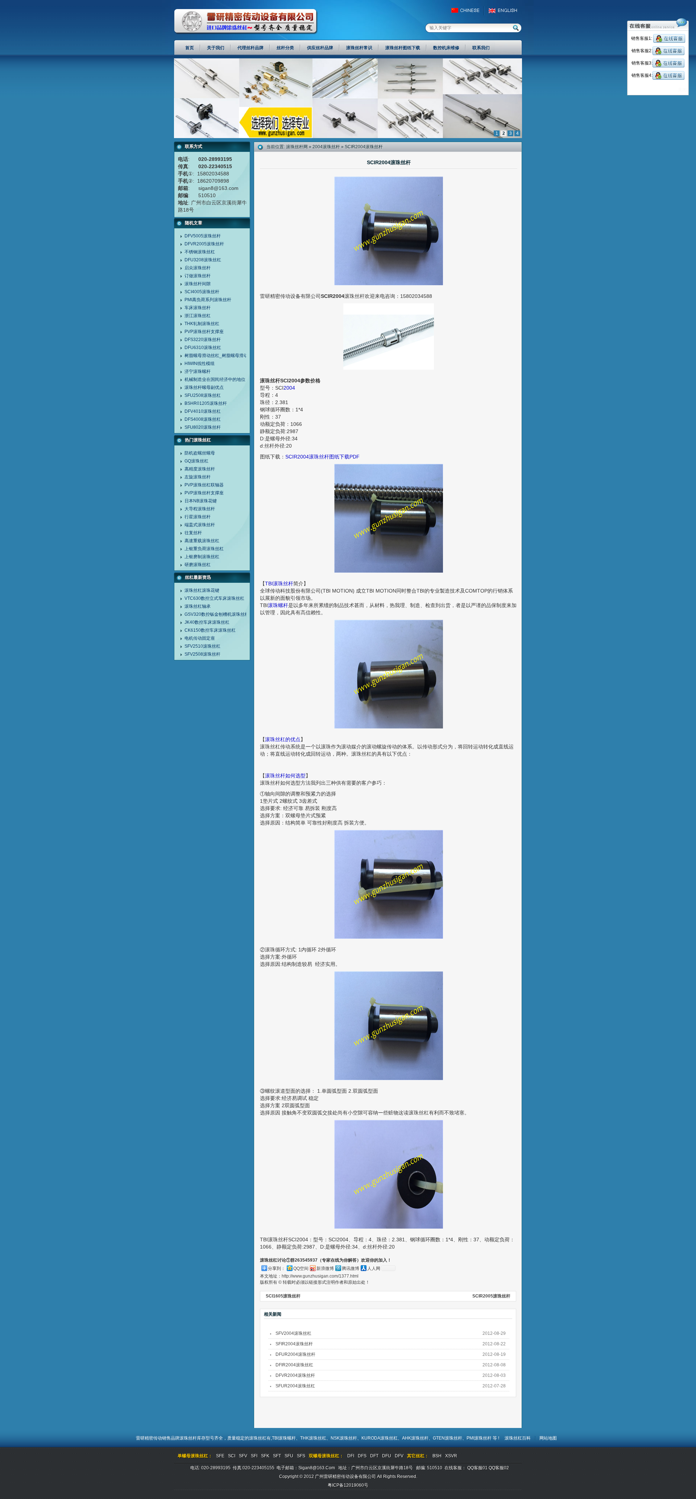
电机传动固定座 (200, 638)
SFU (289, 1455)
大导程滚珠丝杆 (200, 508)
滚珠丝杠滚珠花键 (202, 590)
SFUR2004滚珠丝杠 (295, 1385)
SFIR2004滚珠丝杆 (294, 1343)
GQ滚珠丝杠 (196, 461)
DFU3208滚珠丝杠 (203, 259)
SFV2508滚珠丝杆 (202, 654)
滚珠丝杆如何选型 (285, 775)
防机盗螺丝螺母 (200, 453)
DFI (350, 1455)
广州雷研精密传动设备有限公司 (246, 21)
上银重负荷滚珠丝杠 (204, 548)
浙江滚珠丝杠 (198, 315)
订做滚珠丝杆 (198, 275)
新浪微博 (325, 1268)
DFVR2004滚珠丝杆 (295, 1375)
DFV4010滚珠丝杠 (203, 411)
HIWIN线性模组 (200, 363)
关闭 (682, 89)
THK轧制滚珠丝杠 (202, 323)
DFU (386, 1455)
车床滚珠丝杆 (198, 307)
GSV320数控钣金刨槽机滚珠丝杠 (217, 614)
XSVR (451, 1455)
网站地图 (548, 1438)
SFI (254, 1455)
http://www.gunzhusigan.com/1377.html (320, 1276)
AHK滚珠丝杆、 (417, 1438)
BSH (437, 1455)
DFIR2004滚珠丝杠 (294, 1364)
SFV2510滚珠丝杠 (202, 646)
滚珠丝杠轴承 (198, 606)
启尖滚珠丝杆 (198, 267)
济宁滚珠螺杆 (198, 371)
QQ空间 (300, 1268)
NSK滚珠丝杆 (344, 1438)
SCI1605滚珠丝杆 (283, 1296)
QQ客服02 (499, 1467)
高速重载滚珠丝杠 (202, 540)
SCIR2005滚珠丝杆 (491, 1296)
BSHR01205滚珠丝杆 (206, 403)
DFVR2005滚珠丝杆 (204, 243)
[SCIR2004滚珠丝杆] (348, 136)
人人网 (373, 1268)
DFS (362, 1455)
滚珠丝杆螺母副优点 (204, 387)
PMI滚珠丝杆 (480, 1438)
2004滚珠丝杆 (326, 146)
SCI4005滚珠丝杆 (202, 291)
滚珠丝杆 (188, 1438)
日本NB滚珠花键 (201, 500)
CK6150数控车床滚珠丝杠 (210, 630)
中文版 (468, 10)
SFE (220, 1455)
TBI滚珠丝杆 (279, 583)
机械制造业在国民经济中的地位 (215, 379)
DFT (374, 1455)
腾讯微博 (350, 1268)
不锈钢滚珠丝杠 (200, 251)
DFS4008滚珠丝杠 (203, 419)
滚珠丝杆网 (297, 146)
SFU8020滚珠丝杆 (203, 427)
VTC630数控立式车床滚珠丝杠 (214, 598)
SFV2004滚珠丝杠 (293, 1333)
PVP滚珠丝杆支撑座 (204, 331)
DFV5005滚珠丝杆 (203, 235)
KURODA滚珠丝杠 (379, 1438)
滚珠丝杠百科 (518, 1438)
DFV (399, 1455)
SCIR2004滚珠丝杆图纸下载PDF (322, 457)
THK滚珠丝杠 (313, 1438)
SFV (243, 1455)
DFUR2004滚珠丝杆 (295, 1354)
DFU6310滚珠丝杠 (203, 347)
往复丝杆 (193, 532)
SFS (301, 1455)
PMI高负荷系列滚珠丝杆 (208, 299)
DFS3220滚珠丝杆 (203, 339)
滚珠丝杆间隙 (198, 283)
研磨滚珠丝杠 (198, 564)
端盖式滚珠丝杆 (200, 524)
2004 (289, 388)
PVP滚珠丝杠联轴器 (204, 484)
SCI (231, 1455)
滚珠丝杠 (257, 1438)
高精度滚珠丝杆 (200, 469)
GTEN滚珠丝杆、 (450, 1438)
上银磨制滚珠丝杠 (202, 556)
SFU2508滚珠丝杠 (203, 395)
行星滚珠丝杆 (198, 516)
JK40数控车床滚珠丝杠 (207, 622)
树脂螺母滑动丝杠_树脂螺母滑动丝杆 (221, 355)
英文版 (504, 10)
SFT (277, 1455)
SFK (265, 1455)
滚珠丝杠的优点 (283, 739)
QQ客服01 (477, 1467)
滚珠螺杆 (278, 605)
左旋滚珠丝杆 (198, 476)
